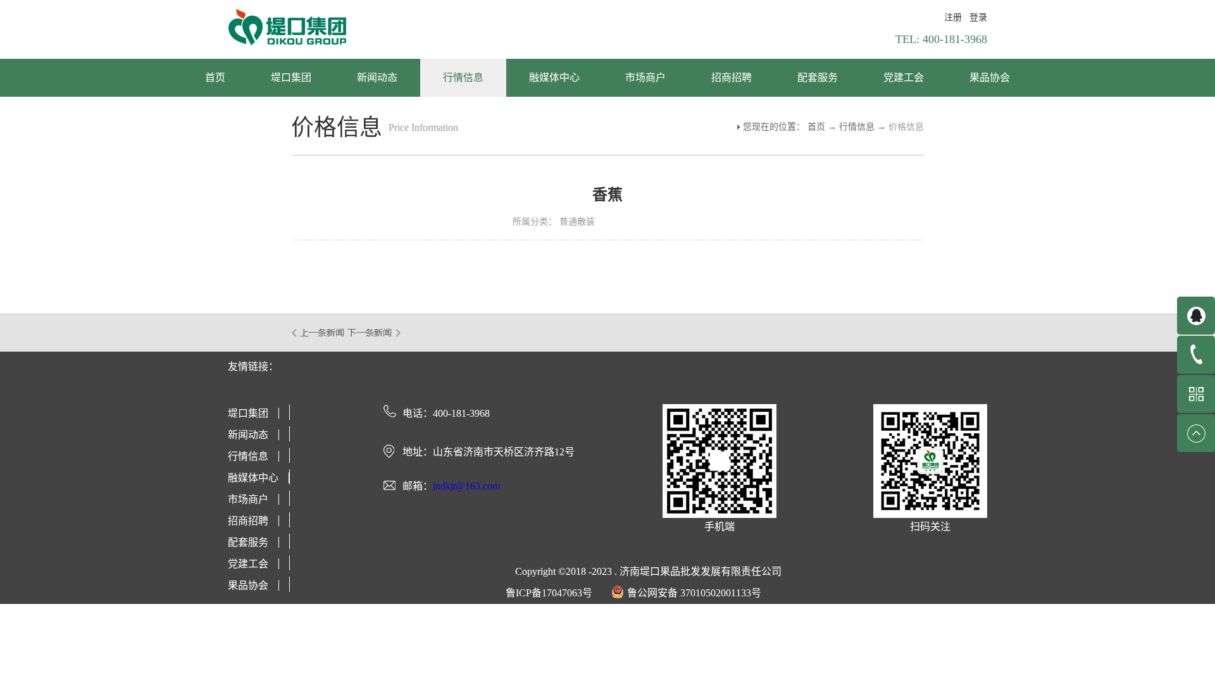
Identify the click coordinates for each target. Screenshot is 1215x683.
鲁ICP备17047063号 (549, 593)
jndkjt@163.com (466, 486)
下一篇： (374, 332)
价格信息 (906, 127)
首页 (215, 77)
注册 (953, 17)
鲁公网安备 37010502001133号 (694, 593)
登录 (978, 17)
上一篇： (318, 332)
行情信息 (857, 127)
